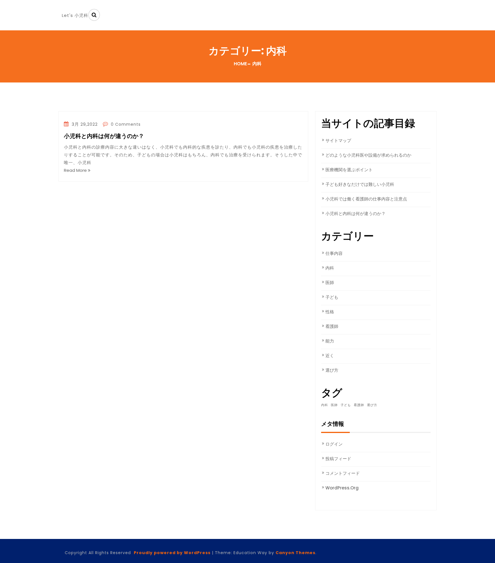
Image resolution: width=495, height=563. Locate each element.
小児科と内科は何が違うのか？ (104, 136)
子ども (331, 297)
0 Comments (125, 124)
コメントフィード (342, 473)
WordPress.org (342, 488)
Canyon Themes (295, 553)
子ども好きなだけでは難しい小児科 (359, 184)
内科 (329, 268)
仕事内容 (334, 253)
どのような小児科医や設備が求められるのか (368, 155)
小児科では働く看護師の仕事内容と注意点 (366, 199)
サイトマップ (338, 140)
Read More (76, 170)
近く (329, 356)
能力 (329, 341)
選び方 (331, 370)
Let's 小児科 (75, 15)
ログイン (334, 444)
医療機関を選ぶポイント (349, 170)
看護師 (331, 326)
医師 (329, 282)
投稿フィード (338, 459)
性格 (329, 312)
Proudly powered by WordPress (172, 553)
